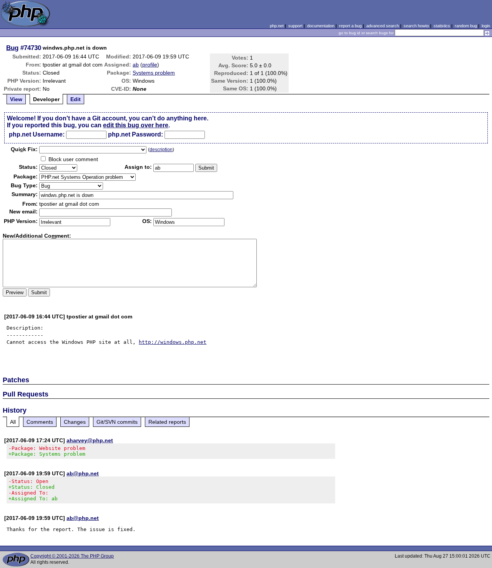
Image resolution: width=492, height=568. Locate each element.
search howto (416, 25)
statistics (442, 25)
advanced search (382, 25)
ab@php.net (82, 473)
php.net (277, 25)
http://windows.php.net (172, 342)
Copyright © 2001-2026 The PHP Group (72, 556)
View (16, 99)
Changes (75, 422)
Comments (40, 422)
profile (149, 65)
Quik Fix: (24, 149)
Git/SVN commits (117, 422)
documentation (320, 25)
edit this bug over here (135, 125)
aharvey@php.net (89, 440)
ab (136, 65)
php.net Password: (135, 134)
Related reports (167, 422)
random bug (466, 25)
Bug (12, 48)
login (486, 25)
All (13, 422)
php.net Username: (37, 134)
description (161, 149)
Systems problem (154, 73)
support (295, 25)
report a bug (350, 25)
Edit (75, 99)
